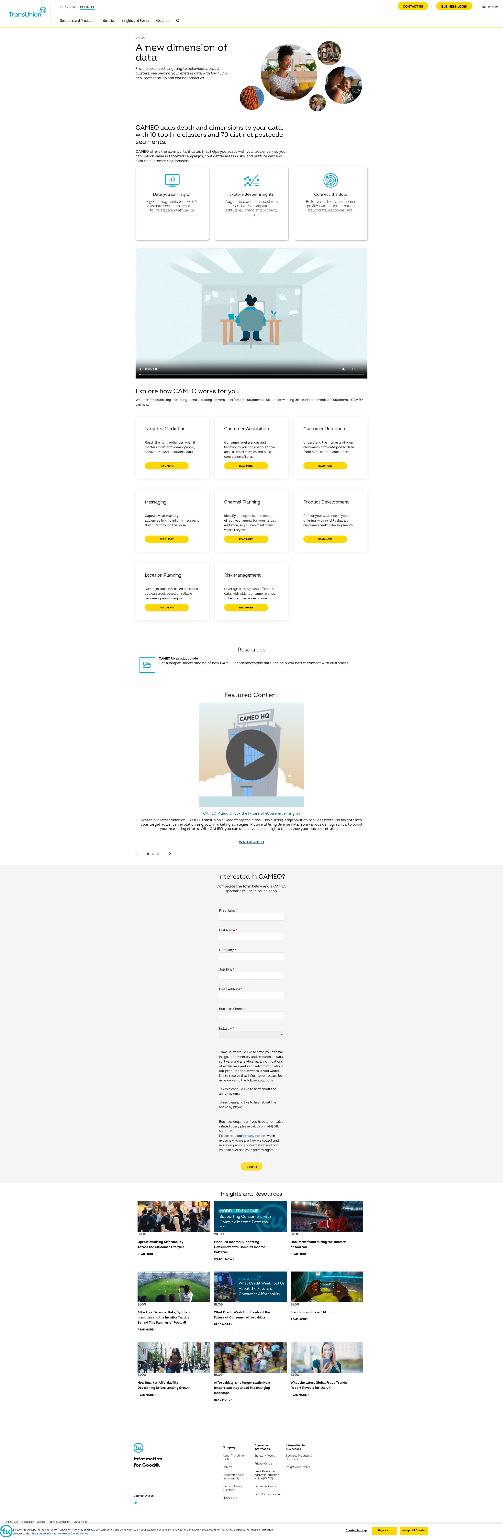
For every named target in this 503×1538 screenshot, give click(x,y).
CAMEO (140, 37)
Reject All (384, 1530)
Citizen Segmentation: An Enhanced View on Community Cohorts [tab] (158, 854)
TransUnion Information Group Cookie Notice (60, 1533)
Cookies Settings (356, 1530)
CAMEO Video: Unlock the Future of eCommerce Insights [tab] (148, 854)
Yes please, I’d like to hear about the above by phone (247, 1105)
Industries (108, 20)
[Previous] (136, 853)
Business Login (454, 7)
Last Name (228, 930)
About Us (162, 20)
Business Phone (232, 1009)
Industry (226, 1029)
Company (227, 950)
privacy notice (254, 1136)
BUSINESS (87, 7)
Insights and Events (135, 20)
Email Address (230, 989)
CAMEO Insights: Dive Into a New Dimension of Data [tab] (153, 854)
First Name (228, 911)
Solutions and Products (77, 20)
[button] (178, 20)
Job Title (226, 970)
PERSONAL (68, 7)
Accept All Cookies (414, 1530)
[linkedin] (136, 1506)
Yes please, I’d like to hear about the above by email (247, 1091)
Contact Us (413, 7)
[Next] (170, 853)
